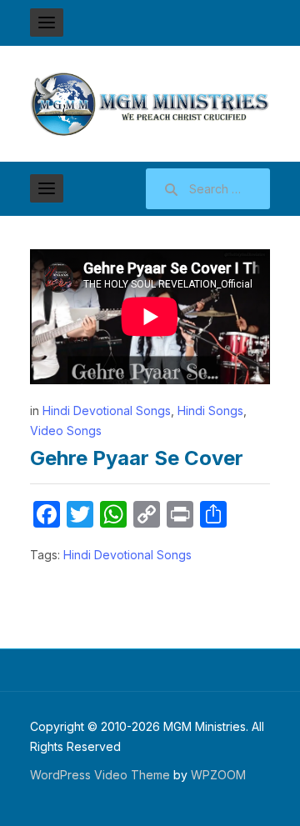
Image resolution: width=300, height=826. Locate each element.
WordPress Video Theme (100, 775)
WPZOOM (218, 775)
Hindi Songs (210, 410)
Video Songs (66, 430)
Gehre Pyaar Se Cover (136, 458)
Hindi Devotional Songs (106, 410)
